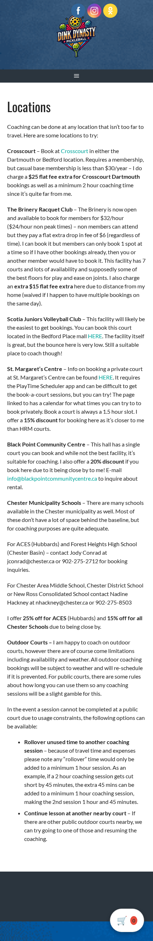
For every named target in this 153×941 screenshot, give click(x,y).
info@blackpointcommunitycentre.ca (52, 478)
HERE (95, 336)
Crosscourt (74, 150)
